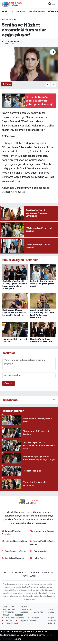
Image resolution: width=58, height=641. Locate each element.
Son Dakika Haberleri (14, 558)
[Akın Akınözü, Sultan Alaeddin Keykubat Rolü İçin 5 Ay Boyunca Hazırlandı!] (43, 301)
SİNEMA (20, 11)
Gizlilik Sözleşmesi (15, 618)
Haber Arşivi (39, 558)
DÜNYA (6, 615)
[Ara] (49, 4)
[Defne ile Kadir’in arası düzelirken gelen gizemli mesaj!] (43, 272)
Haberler (6, 20)
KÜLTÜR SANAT (36, 11)
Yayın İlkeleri (12, 623)
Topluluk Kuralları (28, 621)
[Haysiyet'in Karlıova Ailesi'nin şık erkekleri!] (43, 330)
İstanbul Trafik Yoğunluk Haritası (42, 542)
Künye (9, 621)
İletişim (35, 618)
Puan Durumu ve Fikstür (15, 551)
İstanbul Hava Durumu (44, 531)
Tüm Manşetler (40, 551)
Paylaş (8, 84)
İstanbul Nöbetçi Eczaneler (11, 532)
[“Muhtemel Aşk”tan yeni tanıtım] (15, 330)
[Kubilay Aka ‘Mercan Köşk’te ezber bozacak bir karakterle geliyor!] (15, 301)
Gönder (8, 383)
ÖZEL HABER (29, 576)
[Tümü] (54, 400)
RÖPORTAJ (47, 572)
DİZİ (4, 11)
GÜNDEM (18, 615)
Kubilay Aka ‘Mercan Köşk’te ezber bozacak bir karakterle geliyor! (14, 312)
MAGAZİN (38, 612)
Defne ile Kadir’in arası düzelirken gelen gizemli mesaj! (42, 283)
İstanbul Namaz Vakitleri (16, 541)
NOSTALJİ (24, 612)
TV (11, 11)
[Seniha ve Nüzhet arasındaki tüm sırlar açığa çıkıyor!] (29, 64)
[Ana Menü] (53, 4)
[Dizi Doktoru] (12, 4)
